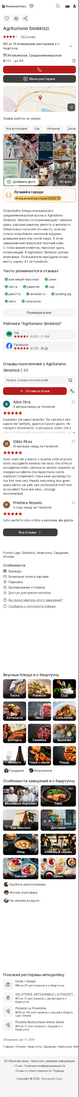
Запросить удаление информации (53, 1061)
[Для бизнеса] (31, 6)
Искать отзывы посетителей (27, 380)
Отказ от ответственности (33, 1070)
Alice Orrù (21, 402)
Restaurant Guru (52, 1078)
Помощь (58, 1070)
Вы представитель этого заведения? (35, 600)
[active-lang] (67, 6)
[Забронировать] (39, 69)
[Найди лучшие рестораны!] (14, 6)
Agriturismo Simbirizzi (26, 28)
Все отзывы (27, 532)
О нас (18, 1065)
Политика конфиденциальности (45, 1065)
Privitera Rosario (27, 502)
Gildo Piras (22, 441)
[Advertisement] (39, 641)
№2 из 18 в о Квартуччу (31, 46)
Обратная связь (18, 1061)
